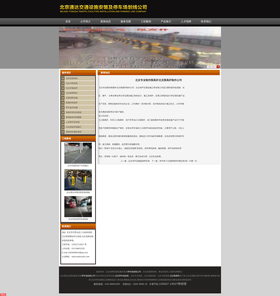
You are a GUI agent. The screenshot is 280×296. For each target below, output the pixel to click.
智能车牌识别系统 (74, 112)
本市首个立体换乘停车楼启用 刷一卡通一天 (178, 161)
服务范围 (126, 21)
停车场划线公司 (134, 272)
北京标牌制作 (72, 93)
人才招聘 (186, 21)
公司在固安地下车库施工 (78, 166)
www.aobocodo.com (80, 257)
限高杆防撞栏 (72, 103)
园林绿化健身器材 (74, 132)
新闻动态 (105, 21)
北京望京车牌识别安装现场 (78, 192)
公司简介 (85, 21)
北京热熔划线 (72, 78)
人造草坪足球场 (73, 122)
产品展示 (166, 21)
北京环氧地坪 (72, 88)
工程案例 (146, 21)
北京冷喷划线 (72, 83)
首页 (68, 21)
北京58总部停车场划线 (78, 219)
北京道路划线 (87, 236)
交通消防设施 (72, 98)
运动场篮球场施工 (74, 127)
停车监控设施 (72, 107)
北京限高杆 (175, 276)
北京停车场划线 (122, 276)
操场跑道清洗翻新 (74, 117)
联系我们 (206, 21)
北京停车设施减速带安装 (139, 161)
